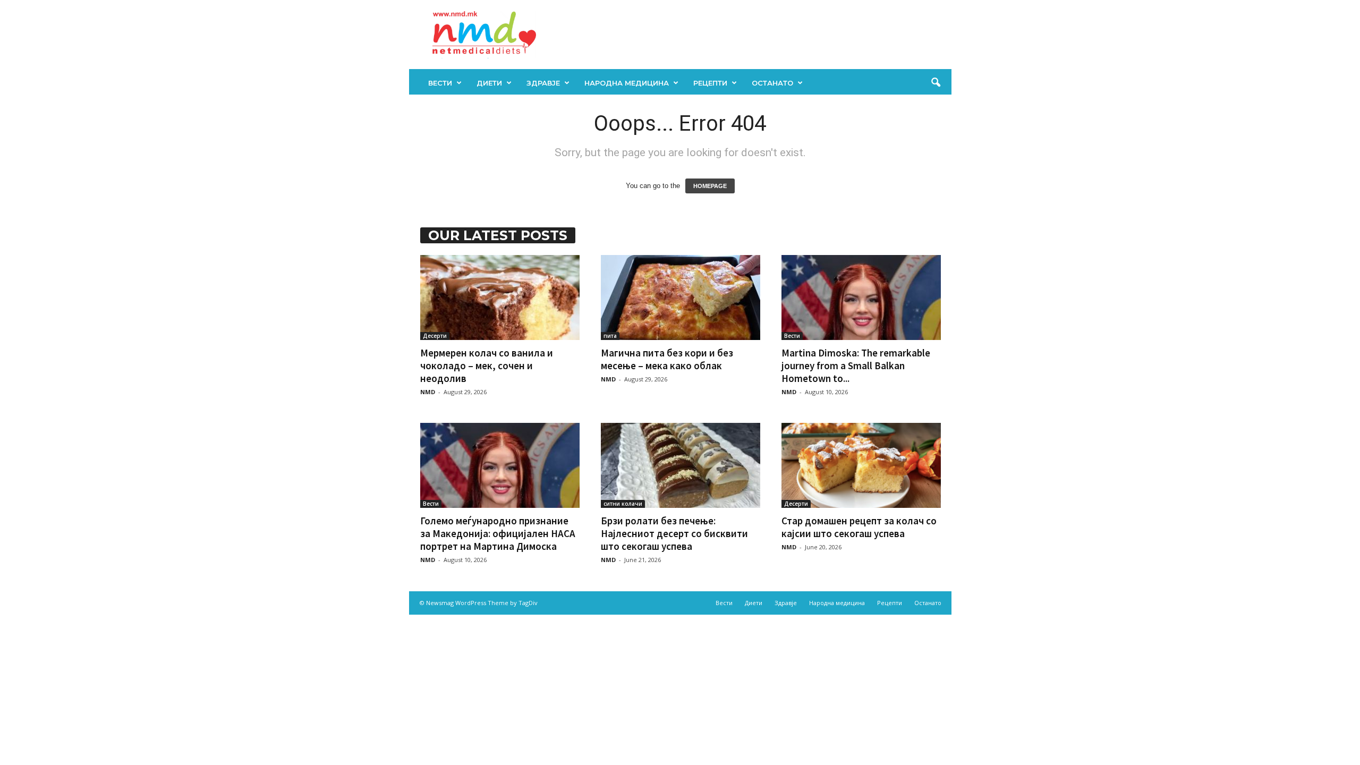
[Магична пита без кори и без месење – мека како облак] (680, 297)
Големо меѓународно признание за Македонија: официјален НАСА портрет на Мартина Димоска (497, 533)
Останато (772, 83)
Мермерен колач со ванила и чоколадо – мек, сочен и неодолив (486, 365)
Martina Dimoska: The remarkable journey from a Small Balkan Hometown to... (855, 365)
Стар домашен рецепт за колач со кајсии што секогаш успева (859, 527)
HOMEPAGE (710, 186)
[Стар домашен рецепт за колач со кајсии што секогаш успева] (861, 465)
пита (610, 335)
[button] (935, 83)
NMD (427, 392)
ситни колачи (623, 503)
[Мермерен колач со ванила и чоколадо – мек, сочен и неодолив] (500, 297)
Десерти (435, 335)
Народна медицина (626, 83)
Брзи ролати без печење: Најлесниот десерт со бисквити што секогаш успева (674, 533)
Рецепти (710, 83)
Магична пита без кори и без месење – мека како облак (667, 359)
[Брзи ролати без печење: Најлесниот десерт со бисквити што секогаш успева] (680, 465)
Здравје (543, 83)
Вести (440, 83)
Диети (489, 83)
